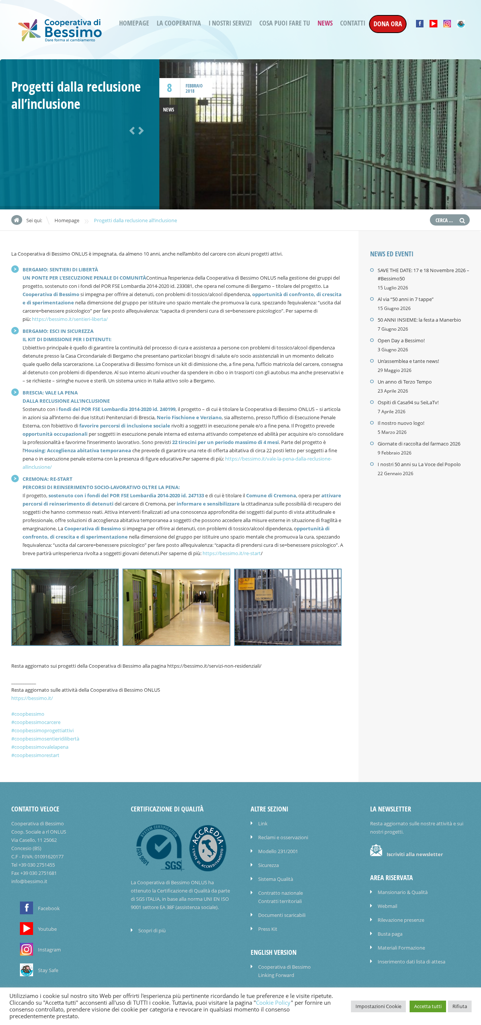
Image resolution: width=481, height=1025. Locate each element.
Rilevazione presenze (401, 920)
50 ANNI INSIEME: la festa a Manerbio (419, 319)
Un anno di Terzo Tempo (405, 381)
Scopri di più (152, 930)
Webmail (387, 906)
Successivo (139, 130)
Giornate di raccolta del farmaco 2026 (419, 443)
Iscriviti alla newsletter (415, 854)
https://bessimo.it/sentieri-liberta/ (70, 319)
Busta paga (390, 933)
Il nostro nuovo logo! (401, 423)
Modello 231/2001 (278, 851)
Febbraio (194, 86)
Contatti (352, 23)
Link (263, 823)
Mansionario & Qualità (403, 892)
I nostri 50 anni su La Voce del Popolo (419, 464)
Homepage (134, 23)
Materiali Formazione (401, 947)
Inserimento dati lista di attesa (411, 961)
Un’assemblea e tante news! (408, 361)
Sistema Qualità (275, 879)
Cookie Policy (273, 1002)
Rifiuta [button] (459, 1006)
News (325, 23)
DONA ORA (388, 24)
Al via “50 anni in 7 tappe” (406, 299)
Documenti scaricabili (282, 915)
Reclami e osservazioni (283, 837)
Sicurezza (268, 865)
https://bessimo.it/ (32, 698)
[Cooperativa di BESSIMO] (60, 39)
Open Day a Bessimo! (401, 340)
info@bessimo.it (29, 881)
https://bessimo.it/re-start (232, 553)
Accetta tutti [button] (428, 1006)
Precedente (130, 130)
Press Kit (267, 929)
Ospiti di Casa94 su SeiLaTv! (408, 402)
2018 (190, 91)
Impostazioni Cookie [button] (378, 1006)
